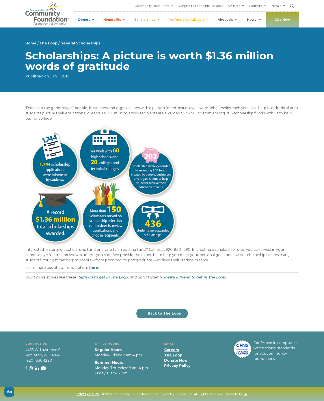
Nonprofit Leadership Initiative (200, 5)
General (67, 43)
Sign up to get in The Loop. (104, 277)
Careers (171, 350)
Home (31, 43)
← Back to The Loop (162, 313)
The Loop (48, 43)
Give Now (282, 19)
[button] (154, 5)
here (93, 268)
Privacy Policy (177, 366)
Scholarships (88, 43)
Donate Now (176, 360)
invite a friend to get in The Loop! (195, 277)
